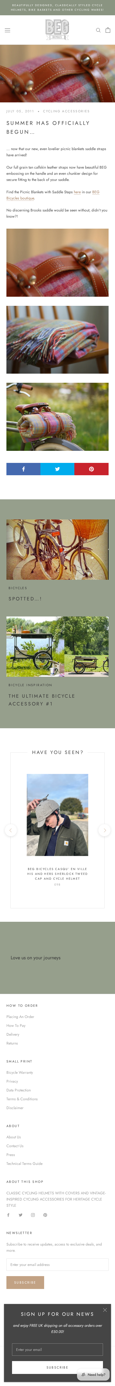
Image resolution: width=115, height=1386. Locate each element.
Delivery (12, 1034)
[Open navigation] (7, 30)
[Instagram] (33, 1215)
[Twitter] (20, 1215)
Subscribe (58, 1367)
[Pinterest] (45, 1215)
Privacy (12, 1081)
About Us (13, 1137)
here (77, 192)
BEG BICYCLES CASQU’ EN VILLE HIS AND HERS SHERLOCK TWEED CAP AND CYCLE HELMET (57, 874)
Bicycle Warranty (19, 1072)
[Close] (105, 1310)
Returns (12, 1043)
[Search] (98, 30)
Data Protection (18, 1090)
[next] (104, 830)
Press (10, 1154)
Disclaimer (15, 1107)
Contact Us (15, 1146)
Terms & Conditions (22, 1099)
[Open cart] (108, 30)
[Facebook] (8, 1215)
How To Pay (15, 1025)
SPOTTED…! (25, 598)
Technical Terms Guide (24, 1163)
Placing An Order (20, 1016)
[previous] (11, 830)
